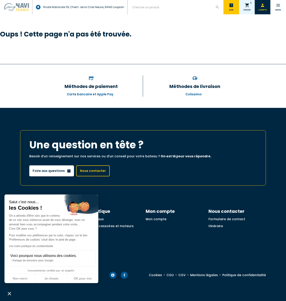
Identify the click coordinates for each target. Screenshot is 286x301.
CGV (182, 275)
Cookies (155, 275)
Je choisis (51, 278)
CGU (170, 275)
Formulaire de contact (226, 219)
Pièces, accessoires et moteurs (108, 226)
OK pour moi (83, 278)
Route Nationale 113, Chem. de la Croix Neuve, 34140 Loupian (83, 7)
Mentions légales (204, 275)
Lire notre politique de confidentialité (31, 246)
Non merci (20, 278)
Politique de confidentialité (244, 275)
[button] (9, 293)
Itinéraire (215, 226)
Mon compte (156, 219)
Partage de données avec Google (33, 260)
